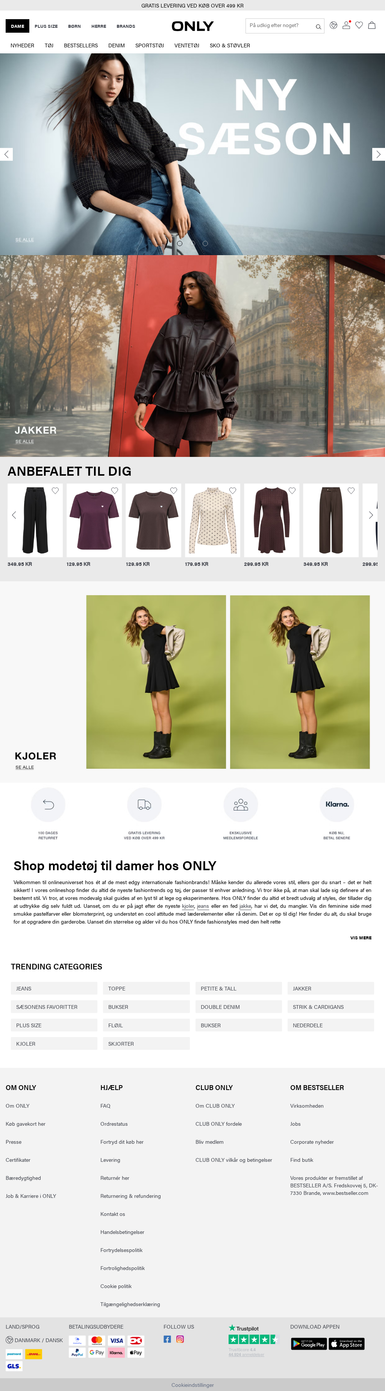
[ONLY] (193, 29)
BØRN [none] (74, 26)
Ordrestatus (114, 1123)
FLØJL (115, 1025)
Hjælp (111, 1087)
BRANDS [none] (126, 26)
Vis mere (360, 937)
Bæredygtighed (23, 1177)
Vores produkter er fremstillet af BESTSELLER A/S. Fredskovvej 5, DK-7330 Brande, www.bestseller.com (334, 1185)
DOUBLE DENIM (220, 1006)
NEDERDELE (308, 1025)
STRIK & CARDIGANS (318, 1006)
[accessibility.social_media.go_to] (167, 1340)
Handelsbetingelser (122, 1231)
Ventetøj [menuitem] (186, 45)
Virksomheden (307, 1105)
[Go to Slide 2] (192, 243)
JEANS (23, 988)
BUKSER (118, 1006)
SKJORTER (121, 1043)
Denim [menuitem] (116, 45)
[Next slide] (378, 154)
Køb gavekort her (25, 1123)
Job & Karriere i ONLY (31, 1195)
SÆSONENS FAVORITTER (46, 1006)
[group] (30, 530)
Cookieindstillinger (192, 1384)
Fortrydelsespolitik (121, 1249)
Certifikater (18, 1159)
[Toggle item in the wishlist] (50, 491)
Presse (13, 1141)
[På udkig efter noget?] (318, 26)
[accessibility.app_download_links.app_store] (346, 1350)
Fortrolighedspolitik (122, 1268)
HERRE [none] (98, 26)
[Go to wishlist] (359, 26)
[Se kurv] (372, 25)
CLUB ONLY (214, 1087)
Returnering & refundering (130, 1195)
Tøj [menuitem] (49, 45)
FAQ (105, 1105)
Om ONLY (21, 1087)
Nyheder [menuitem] (22, 45)
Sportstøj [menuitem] (149, 45)
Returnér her (114, 1177)
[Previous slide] (6, 154)
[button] (30, 520)
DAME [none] (17, 26)
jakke (245, 905)
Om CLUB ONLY (215, 1105)
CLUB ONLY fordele (219, 1123)
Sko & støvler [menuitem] (230, 45)
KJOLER (25, 1043)
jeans (203, 905)
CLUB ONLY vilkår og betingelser (234, 1159)
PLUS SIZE (28, 1025)
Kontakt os (112, 1213)
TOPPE (116, 988)
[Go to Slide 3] (205, 243)
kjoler (188, 905)
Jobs (295, 1123)
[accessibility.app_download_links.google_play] (309, 1350)
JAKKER (302, 988)
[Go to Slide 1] (179, 243)
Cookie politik (116, 1286)
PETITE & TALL (218, 988)
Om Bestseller (317, 1087)
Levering (110, 1159)
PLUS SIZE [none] (46, 26)
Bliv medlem (210, 1141)
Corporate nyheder (312, 1141)
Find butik (301, 1159)
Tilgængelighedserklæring (130, 1304)
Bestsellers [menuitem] (81, 45)
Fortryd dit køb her (122, 1141)
